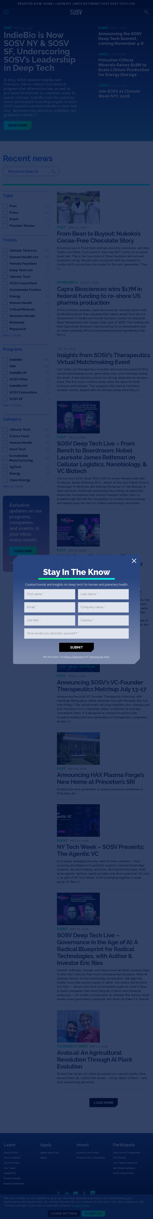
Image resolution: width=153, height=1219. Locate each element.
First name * (35, 594)
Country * (87, 620)
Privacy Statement (74, 657)
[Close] (134, 561)
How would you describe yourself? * (53, 633)
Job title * (33, 620)
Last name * (89, 594)
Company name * (93, 607)
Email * (32, 607)
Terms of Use (96, 657)
